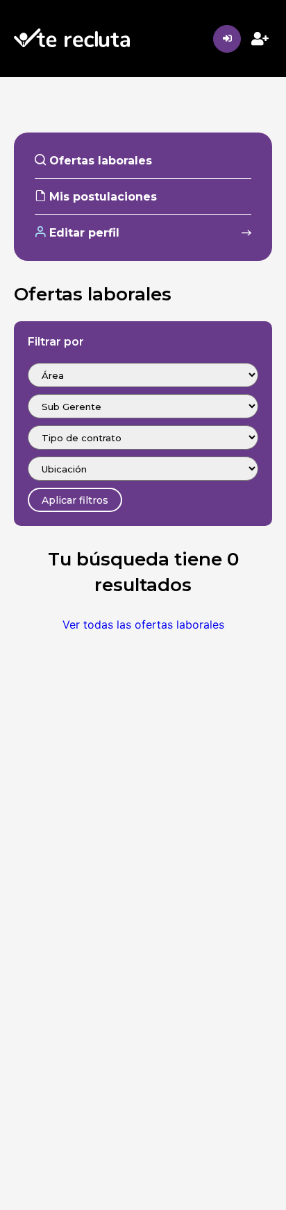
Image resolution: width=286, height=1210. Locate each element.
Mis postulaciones (101, 196)
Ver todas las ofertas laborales (143, 624)
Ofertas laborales (99, 160)
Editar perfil (82, 232)
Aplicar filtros (75, 500)
